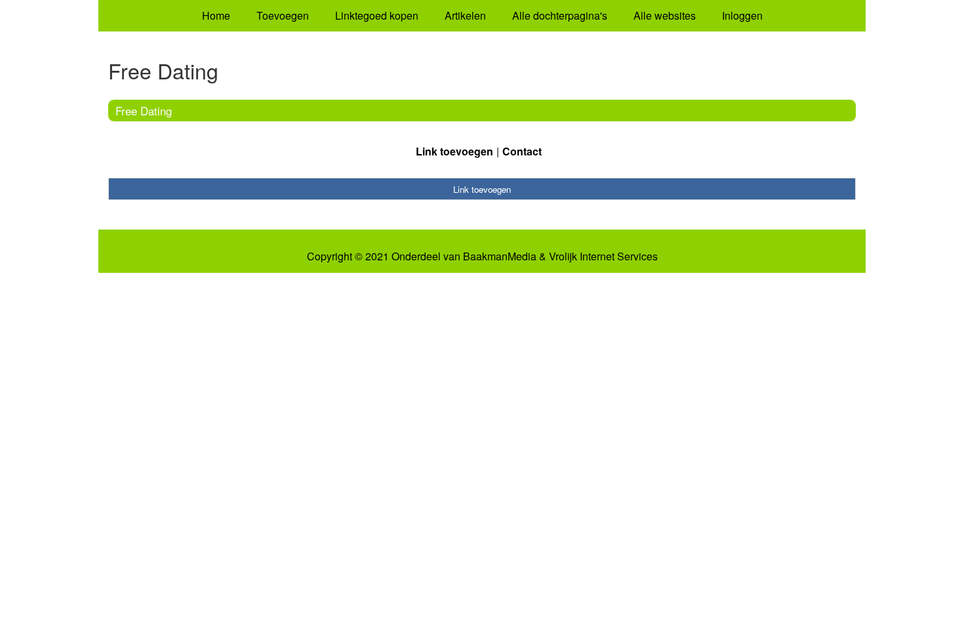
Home (216, 15)
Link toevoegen (454, 151)
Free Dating (143, 110)
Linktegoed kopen (376, 15)
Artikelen (465, 15)
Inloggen (742, 15)
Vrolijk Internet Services (603, 256)
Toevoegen (282, 15)
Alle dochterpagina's (559, 15)
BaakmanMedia (499, 256)
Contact (522, 151)
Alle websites (664, 15)
